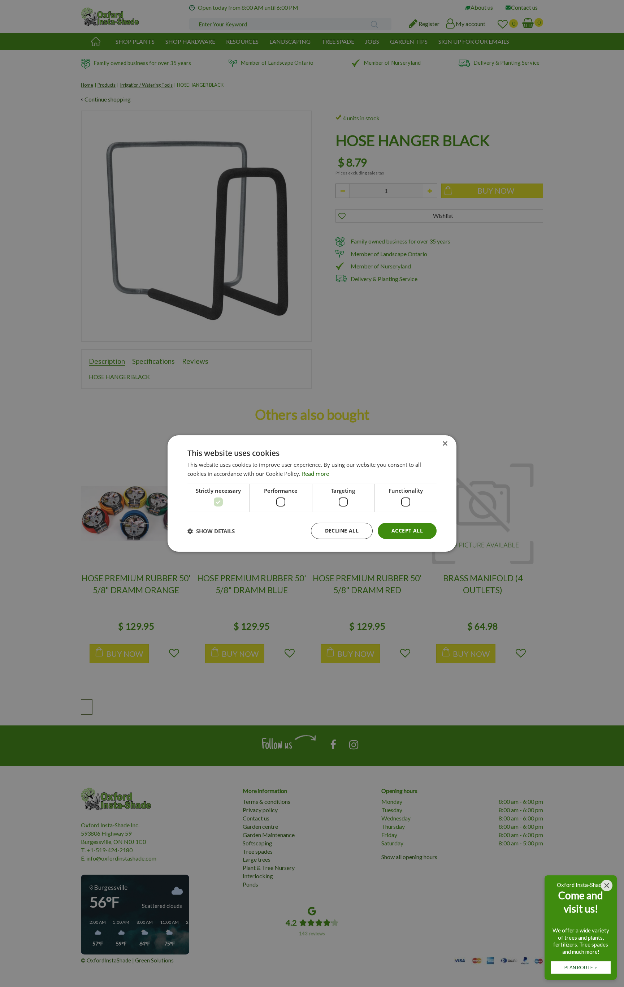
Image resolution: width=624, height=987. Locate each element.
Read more (315, 473)
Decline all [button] (342, 530)
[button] (211, 531)
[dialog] (312, 493)
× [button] (444, 444)
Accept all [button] (407, 530)
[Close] (606, 885)
